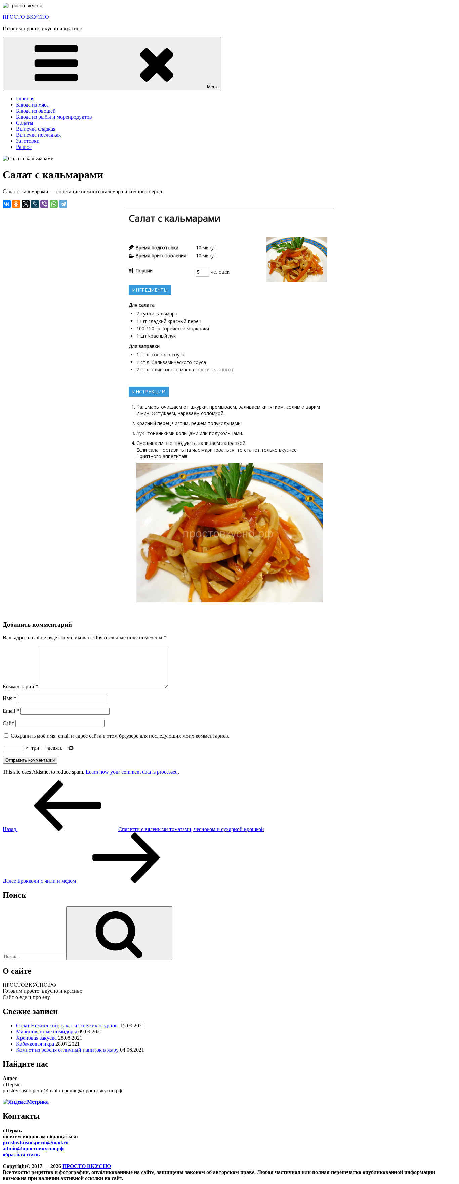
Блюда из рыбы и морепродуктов (54, 117)
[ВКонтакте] (7, 204)
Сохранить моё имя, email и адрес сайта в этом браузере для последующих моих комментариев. (120, 736)
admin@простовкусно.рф (33, 1148)
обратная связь (21, 1154)
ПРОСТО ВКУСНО (26, 17)
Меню (213, 86)
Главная (25, 98)
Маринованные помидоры (46, 1031)
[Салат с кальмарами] (296, 280)
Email (11, 711)
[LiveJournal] (35, 204)
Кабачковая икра (35, 1044)
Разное (24, 147)
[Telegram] (63, 204)
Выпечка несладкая (38, 135)
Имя (9, 698)
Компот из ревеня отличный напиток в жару (67, 1050)
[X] (26, 204)
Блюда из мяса (32, 105)
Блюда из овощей (36, 111)
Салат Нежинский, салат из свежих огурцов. (67, 1025)
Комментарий (20, 686)
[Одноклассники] (16, 204)
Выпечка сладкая (35, 129)
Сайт (8, 723)
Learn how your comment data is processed (132, 772)
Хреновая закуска (36, 1038)
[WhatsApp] (54, 204)
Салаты (24, 123)
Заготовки (28, 141)
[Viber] (44, 204)
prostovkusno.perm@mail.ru (36, 1142)
